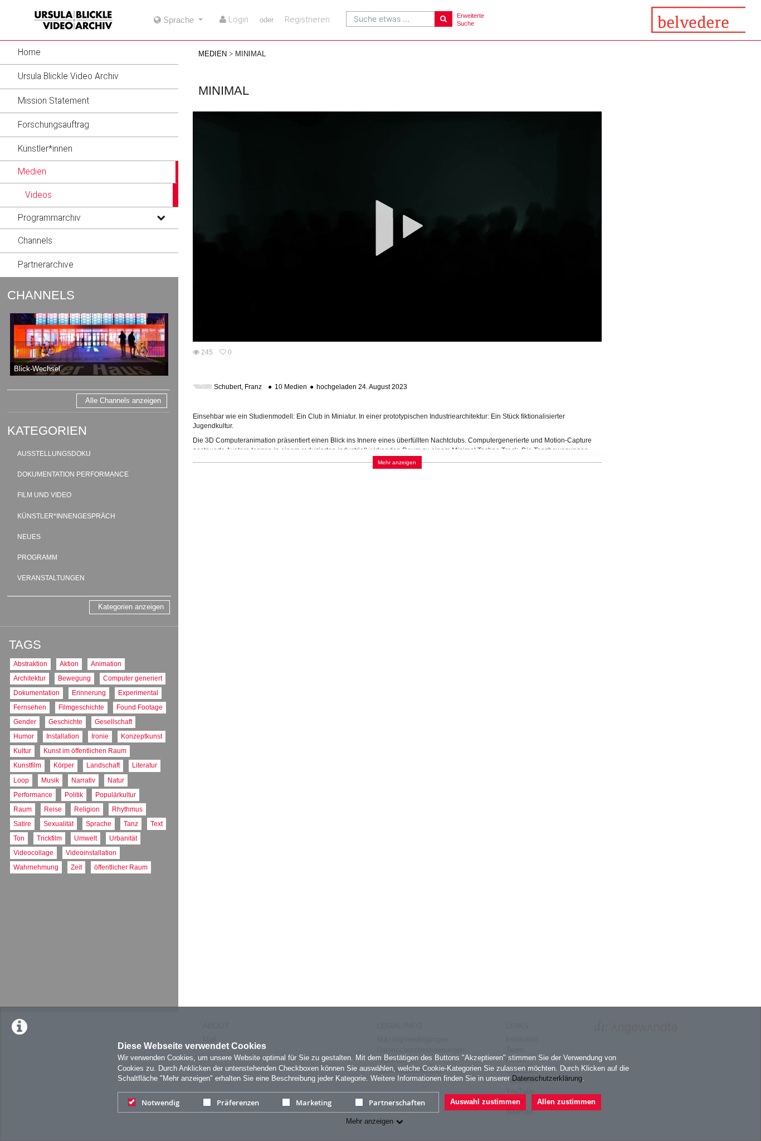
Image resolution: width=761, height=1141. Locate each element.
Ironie (100, 736)
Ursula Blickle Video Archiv (68, 76)
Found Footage (139, 707)
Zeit (76, 867)
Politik (74, 794)
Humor (23, 736)
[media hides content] (160, 171)
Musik (50, 780)
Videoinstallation (91, 852)
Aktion (69, 663)
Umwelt (85, 838)
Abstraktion (30, 663)
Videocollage (33, 852)
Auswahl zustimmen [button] (485, 1102)
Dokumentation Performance (73, 474)
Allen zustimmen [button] (566, 1102)
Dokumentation (36, 692)
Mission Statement (53, 101)
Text (156, 823)
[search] (390, 19)
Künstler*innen (45, 149)
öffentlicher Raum (121, 867)
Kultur (22, 750)
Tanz (131, 823)
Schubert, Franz (238, 387)
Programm (37, 557)
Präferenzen (238, 1103)
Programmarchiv (49, 218)
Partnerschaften (397, 1103)
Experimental (138, 692)
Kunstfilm (27, 765)
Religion (87, 809)
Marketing (313, 1103)
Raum (22, 809)
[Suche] (443, 19)
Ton (19, 838)
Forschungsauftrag (53, 125)
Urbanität (123, 838)
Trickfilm (49, 838)
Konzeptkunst (141, 736)
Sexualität (58, 823)
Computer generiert (132, 678)
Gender (24, 721)
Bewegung (74, 678)
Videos (38, 195)
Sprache (98, 823)
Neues (29, 537)
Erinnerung (89, 692)
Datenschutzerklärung (547, 1078)
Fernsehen (29, 707)
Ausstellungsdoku (54, 454)
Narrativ (83, 780)
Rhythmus (127, 809)
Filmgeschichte (81, 707)
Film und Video (44, 495)
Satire (22, 823)
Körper (63, 765)
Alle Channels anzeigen (123, 400)
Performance (32, 794)
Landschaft (103, 765)
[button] (89, 52)
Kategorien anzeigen (131, 607)
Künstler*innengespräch (66, 516)
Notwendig (160, 1103)
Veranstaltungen (51, 578)
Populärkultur (115, 794)
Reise (53, 809)
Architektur (29, 678)
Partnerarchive (46, 265)
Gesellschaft (113, 721)
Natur (116, 780)
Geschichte (65, 721)
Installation (62, 736)
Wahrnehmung (35, 867)
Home (29, 52)
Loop (21, 780)
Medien (32, 172)
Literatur (144, 765)
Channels (35, 241)
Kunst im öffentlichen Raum (84, 750)
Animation (106, 663)
